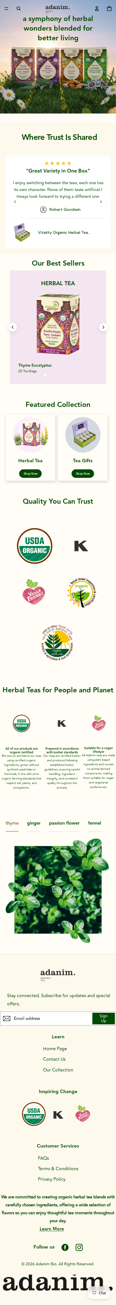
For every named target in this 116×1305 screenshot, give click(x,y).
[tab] (45, 375)
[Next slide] (101, 202)
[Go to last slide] (12, 327)
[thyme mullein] (58, 324)
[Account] (97, 8)
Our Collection (58, 1070)
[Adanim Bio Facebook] (65, 1247)
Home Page (55, 1049)
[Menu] (6, 8)
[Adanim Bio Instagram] (79, 1247)
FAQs (43, 1158)
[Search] (18, 8)
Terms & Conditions (58, 1169)
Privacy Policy (52, 1179)
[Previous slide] (15, 202)
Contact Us (54, 1059)
